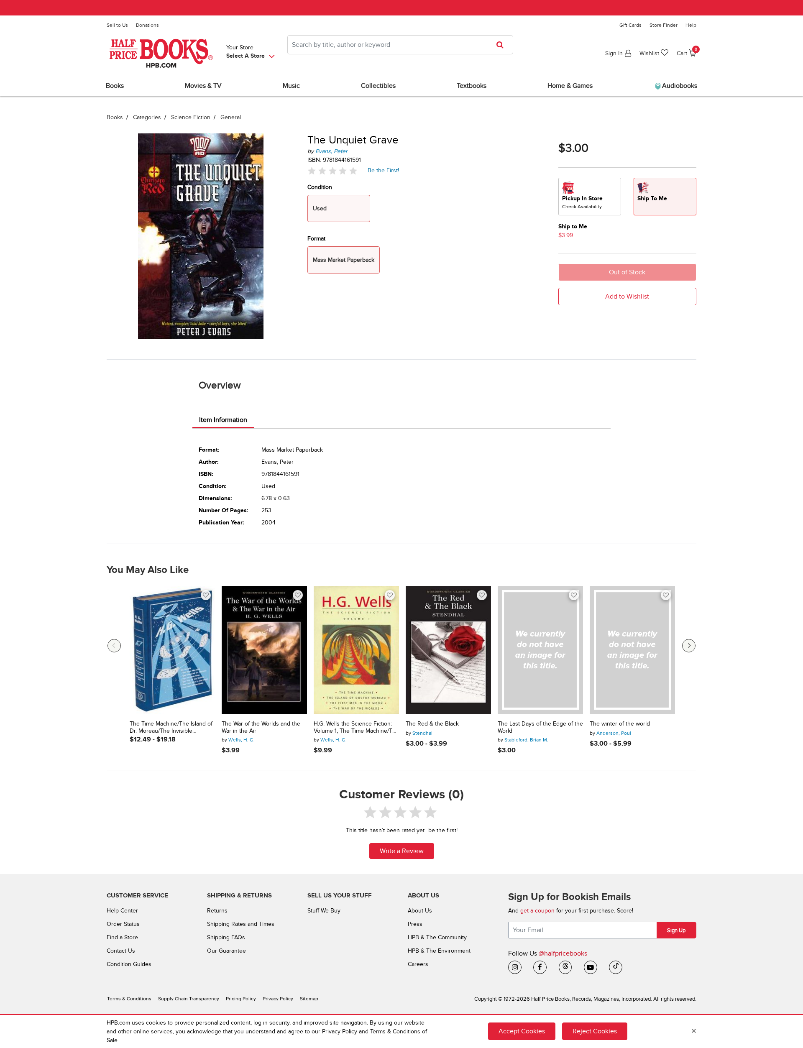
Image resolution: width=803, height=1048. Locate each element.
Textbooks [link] (471, 86)
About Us (420, 910)
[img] (332, 171)
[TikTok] (615, 967)
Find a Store (122, 937)
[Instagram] (515, 967)
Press (415, 924)
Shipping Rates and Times (240, 924)
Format (316, 238)
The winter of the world (620, 724)
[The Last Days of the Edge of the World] (540, 650)
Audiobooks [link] (678, 86)
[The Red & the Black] (448, 650)
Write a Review (402, 851)
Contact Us (121, 950)
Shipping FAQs (226, 937)
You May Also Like (148, 570)
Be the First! (383, 170)
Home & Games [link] (570, 86)
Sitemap (309, 999)
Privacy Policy (278, 999)
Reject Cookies (595, 1031)
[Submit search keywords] (502, 45)
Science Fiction (190, 117)
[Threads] (565, 967)
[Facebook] (540, 967)
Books (115, 117)
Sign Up (676, 930)
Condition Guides (129, 964)
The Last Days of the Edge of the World (540, 727)
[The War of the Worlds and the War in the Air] (264, 650)
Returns (217, 910)
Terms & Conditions (129, 999)
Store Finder (664, 25)
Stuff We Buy (323, 910)
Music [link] (291, 86)
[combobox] (400, 45)
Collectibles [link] (378, 86)
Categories (147, 117)
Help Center (122, 910)
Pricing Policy (241, 999)
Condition (319, 187)
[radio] (589, 196)
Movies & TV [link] (203, 86)
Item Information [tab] (223, 420)
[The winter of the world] (632, 650)
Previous (114, 645)
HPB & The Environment (439, 950)
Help (690, 25)
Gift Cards (630, 25)
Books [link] (115, 86)
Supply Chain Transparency (188, 999)
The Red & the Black (432, 724)
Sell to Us (117, 25)
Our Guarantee (226, 950)
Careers (418, 964)
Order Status (123, 924)
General (230, 117)
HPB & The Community (437, 937)
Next (689, 645)
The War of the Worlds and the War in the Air (261, 727)
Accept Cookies (522, 1031)
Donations (147, 25)
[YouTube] (590, 967)
